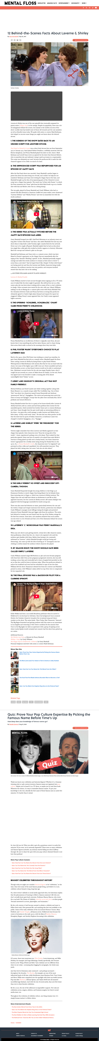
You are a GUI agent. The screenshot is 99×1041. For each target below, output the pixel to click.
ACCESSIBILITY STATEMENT (37, 1035)
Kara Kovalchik (13, 36)
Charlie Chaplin (25, 912)
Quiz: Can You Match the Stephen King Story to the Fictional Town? (31, 1009)
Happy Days (24, 125)
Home (12, 1023)
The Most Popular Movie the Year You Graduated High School (30, 1012)
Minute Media (46, 1039)
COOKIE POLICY (79, 1033)
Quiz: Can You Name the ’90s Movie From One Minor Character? (31, 871)
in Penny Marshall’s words (25, 444)
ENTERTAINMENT (64, 3)
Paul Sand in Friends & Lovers (20, 148)
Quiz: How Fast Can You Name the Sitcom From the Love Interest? (31, 863)
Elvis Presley (39, 958)
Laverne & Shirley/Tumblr (19, 277)
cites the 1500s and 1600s (44, 899)
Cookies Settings (79, 1035)
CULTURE (13, 702)
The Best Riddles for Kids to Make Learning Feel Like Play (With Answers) (33, 1015)
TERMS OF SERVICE (20, 1035)
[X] (86, 7)
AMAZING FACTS (52, 3)
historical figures (40, 884)
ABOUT (17, 1033)
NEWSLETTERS (52, 1033)
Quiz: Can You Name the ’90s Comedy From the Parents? (28, 865)
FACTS (18, 702)
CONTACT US (34, 1033)
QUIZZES (18, 1023)
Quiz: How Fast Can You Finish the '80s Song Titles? (27, 868)
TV (31, 702)
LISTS (46, 702)
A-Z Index (64, 1035)
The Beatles (30, 973)
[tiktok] (92, 7)
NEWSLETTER (41, 3)
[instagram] (89, 7)
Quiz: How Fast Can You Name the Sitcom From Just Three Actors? (31, 873)
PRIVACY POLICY (65, 1033)
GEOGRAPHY (75, 3)
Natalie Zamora (13, 724)
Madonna (23, 980)
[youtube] (96, 7)
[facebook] (83, 7)
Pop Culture (25, 702)
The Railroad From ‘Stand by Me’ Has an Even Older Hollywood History (33, 1017)
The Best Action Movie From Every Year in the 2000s (27, 1007)
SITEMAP (51, 1035)
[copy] (20, 40)
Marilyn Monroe (51, 914)
